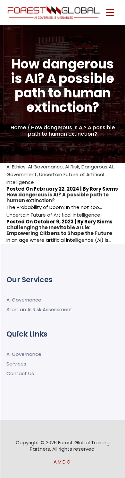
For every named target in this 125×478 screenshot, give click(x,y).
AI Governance (45, 166)
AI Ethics (16, 166)
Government (21, 174)
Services (16, 363)
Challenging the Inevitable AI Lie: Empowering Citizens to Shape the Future (59, 230)
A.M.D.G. (62, 461)
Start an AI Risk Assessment (39, 309)
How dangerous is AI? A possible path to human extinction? (57, 197)
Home (18, 127)
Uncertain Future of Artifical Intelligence (53, 215)
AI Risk (72, 166)
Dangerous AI (97, 166)
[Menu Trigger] (110, 12)
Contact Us (20, 373)
